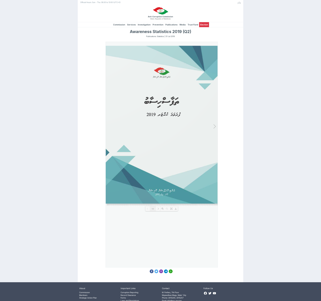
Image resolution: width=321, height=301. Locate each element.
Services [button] (131, 24)
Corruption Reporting (129, 292)
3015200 (171, 298)
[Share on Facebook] (151, 271)
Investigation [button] (144, 24)
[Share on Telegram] (166, 271)
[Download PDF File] (176, 208)
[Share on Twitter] (156, 271)
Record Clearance (128, 295)
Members (83, 295)
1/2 (153, 209)
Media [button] (183, 24)
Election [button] (204, 24)
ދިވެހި (239, 2)
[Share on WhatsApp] (171, 271)
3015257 (180, 298)
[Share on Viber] (161, 271)
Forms (123, 298)
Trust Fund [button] (193, 24)
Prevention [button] (158, 24)
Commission (119, 24)
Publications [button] (171, 24)
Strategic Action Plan (88, 298)
